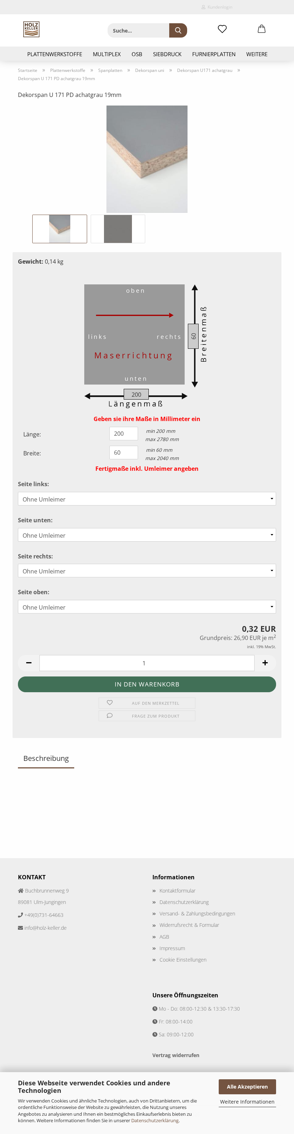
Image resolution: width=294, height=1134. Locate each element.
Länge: (32, 434)
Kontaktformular (177, 890)
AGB (164, 936)
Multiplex (107, 54)
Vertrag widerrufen (175, 1055)
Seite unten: (35, 520)
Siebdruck (167, 54)
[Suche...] (178, 30)
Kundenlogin (218, 7)
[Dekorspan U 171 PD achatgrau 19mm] (146, 158)
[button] (261, 29)
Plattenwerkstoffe (54, 54)
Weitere (256, 54)
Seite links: (33, 484)
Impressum (172, 948)
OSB (137, 54)
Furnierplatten (214, 54)
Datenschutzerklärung (155, 1120)
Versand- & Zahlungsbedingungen (197, 913)
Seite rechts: (35, 556)
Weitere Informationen (247, 1101)
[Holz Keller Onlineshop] (31, 29)
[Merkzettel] (222, 29)
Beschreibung (46, 758)
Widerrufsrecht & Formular (189, 925)
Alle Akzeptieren (247, 1086)
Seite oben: (33, 592)
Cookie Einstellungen (183, 959)
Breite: (32, 453)
